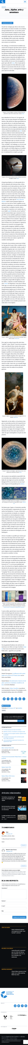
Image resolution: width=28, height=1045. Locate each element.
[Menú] (25, 1)
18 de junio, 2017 (9, 833)
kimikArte (4, 7)
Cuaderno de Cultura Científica (11, 1039)
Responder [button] (24, 845)
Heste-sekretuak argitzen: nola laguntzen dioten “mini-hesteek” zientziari (19, 931)
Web (3, 911)
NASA (23, 113)
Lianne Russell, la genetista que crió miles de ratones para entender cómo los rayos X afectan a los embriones (18, 954)
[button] (4, 698)
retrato (6, 283)
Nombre (4, 900)
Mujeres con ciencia (7, 948)
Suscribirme (20, 720)
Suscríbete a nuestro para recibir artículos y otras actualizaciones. (14, 717)
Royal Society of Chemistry (9, 607)
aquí (9, 211)
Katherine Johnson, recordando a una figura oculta (14, 731)
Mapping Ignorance (7, 969)
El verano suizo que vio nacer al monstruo (12, 729)
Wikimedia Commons (19, 607)
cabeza (22, 484)
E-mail (3, 906)
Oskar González (14, 688)
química (3, 710)
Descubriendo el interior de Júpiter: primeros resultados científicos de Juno (14, 682)
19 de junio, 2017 (9, 851)
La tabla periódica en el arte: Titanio (9, 817)
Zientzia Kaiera (6, 927)
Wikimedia (17, 338)
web (21, 131)
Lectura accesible (7, 23)
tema (13, 63)
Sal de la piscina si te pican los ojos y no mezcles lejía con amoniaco (8, 808)
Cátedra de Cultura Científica (12, 1036)
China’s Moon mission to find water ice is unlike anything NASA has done (19, 973)
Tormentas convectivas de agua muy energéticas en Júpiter (8, 798)
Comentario (5, 888)
